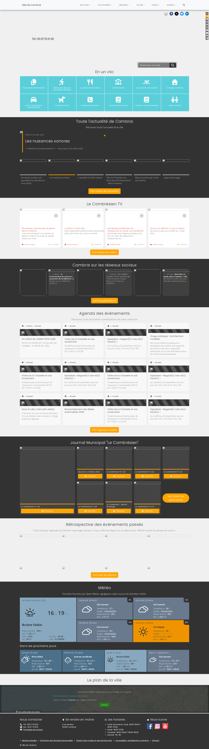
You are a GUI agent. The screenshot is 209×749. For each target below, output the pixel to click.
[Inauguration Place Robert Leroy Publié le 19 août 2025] (149, 568)
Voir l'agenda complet (104, 429)
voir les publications (104, 300)
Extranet (155, 740)
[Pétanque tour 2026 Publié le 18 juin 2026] (64, 568)
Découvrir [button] (84, 5)
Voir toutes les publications (176, 498)
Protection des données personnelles (56, 740)
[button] (171, 14)
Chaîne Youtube (29, 244)
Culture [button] (139, 5)
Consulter (48, 511)
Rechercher (184, 5)
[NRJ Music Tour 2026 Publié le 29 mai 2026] (106, 568)
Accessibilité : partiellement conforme (132, 740)
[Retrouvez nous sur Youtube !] (165, 726)
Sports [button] (155, 5)
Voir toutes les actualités (104, 191)
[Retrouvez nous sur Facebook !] (150, 726)
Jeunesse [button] (170, 5)
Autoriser (104, 705)
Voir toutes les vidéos (104, 252)
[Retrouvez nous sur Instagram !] (157, 726)
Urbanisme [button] (123, 5)
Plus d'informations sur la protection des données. (70, 696)
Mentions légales (29, 740)
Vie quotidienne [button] (104, 5)
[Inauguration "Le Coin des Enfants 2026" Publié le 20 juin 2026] (21, 568)
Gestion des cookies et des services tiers (94, 740)
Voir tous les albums (104, 575)
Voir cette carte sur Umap (29, 712)
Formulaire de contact (33, 729)
